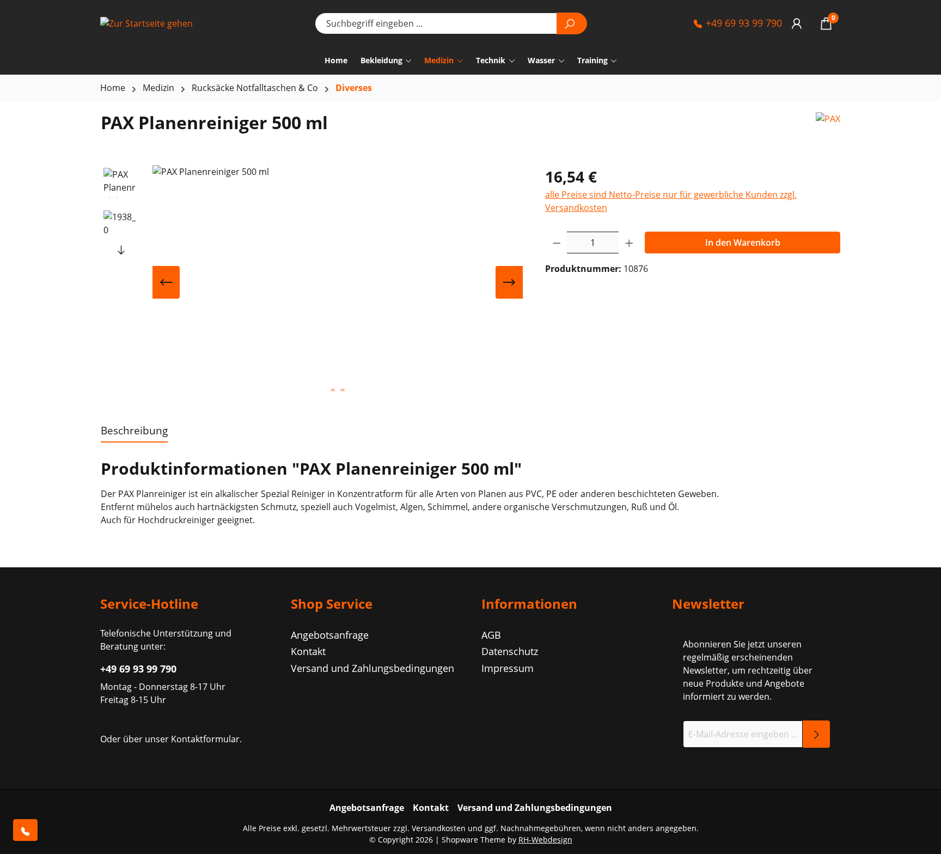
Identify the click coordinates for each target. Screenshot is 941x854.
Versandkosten (439, 828)
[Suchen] (572, 23)
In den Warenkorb (742, 243)
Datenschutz (509, 651)
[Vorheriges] (166, 282)
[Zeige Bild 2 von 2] (342, 390)
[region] (312, 282)
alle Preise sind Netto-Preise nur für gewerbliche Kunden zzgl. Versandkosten (671, 201)
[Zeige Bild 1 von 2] (333, 390)
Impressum (507, 668)
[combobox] (436, 23)
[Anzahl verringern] (556, 242)
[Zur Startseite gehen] (154, 23)
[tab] (134, 431)
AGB (491, 634)
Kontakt (308, 651)
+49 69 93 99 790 (742, 22)
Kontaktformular (205, 739)
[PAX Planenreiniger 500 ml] (337, 282)
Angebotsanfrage (330, 634)
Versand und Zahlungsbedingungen (372, 668)
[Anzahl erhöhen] (629, 242)
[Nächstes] (509, 282)
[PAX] (828, 127)
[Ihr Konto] (796, 23)
